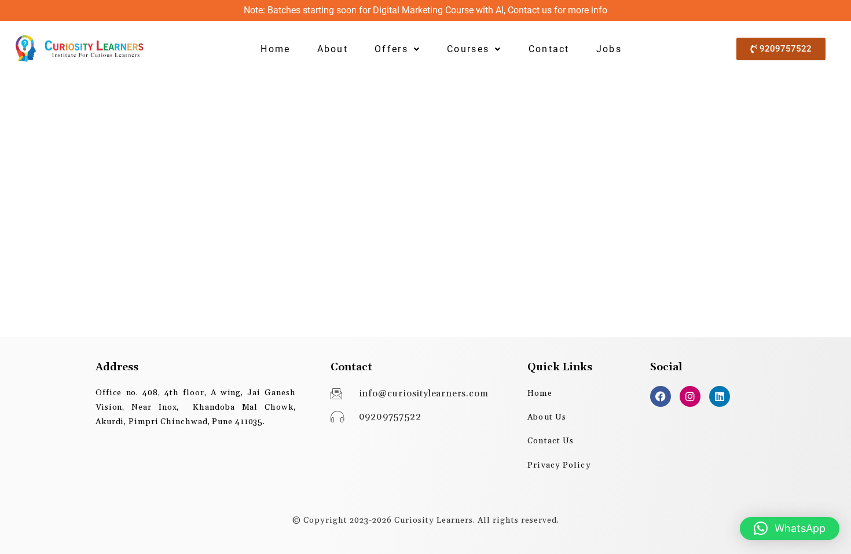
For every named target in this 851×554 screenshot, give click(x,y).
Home (275, 48)
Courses (468, 48)
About (333, 48)
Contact (549, 48)
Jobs (609, 48)
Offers (391, 48)
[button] (397, 49)
